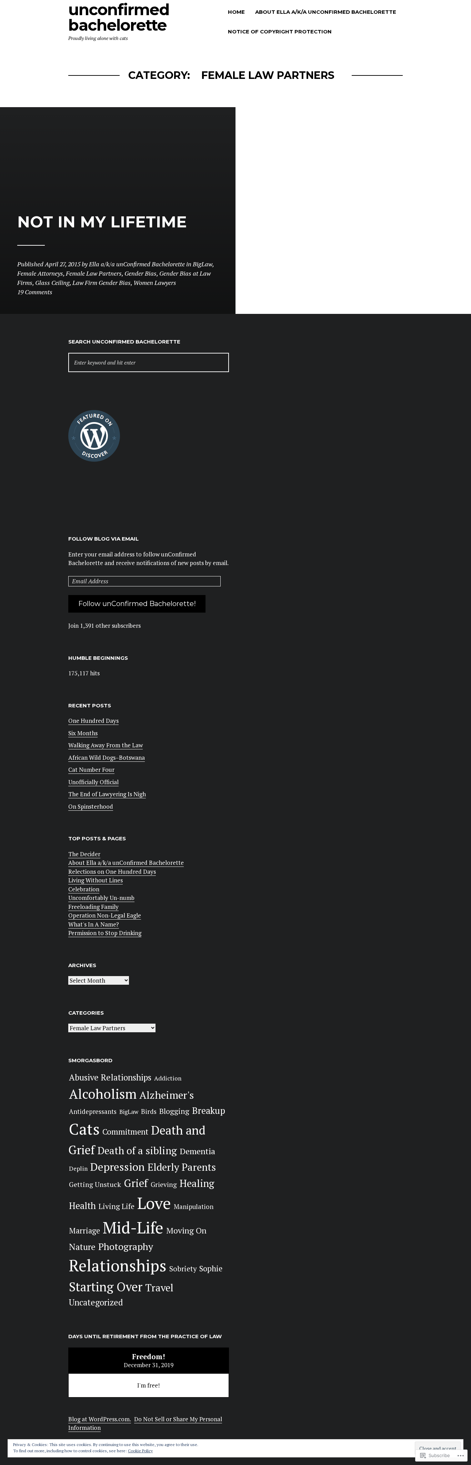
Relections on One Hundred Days (112, 871)
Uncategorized (96, 1302)
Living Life (116, 1206)
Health (82, 1205)
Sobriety (183, 1268)
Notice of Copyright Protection (280, 31)
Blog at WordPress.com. (99, 1419)
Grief (136, 1183)
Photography (125, 1246)
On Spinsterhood (90, 806)
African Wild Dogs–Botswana (106, 757)
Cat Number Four (91, 770)
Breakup (208, 1110)
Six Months (83, 733)
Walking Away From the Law (105, 745)
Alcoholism (103, 1094)
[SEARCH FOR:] (148, 362)
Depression (117, 1166)
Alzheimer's (166, 1095)
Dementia (197, 1151)
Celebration (83, 889)
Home (236, 12)
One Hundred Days (93, 721)
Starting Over (105, 1287)
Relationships (118, 1265)
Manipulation (193, 1206)
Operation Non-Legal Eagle (104, 915)
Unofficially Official (93, 782)
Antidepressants (93, 1111)
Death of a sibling (137, 1150)
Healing (197, 1183)
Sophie (210, 1268)
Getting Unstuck (95, 1184)
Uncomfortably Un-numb (101, 898)
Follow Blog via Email (103, 538)
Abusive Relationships (110, 1077)
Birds (149, 1111)
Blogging (174, 1111)
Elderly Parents (182, 1167)
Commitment (125, 1131)
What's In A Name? (93, 924)
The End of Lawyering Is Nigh (107, 794)
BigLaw (128, 1112)
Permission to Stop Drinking (104, 933)
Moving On (186, 1230)
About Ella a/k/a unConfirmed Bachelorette (325, 12)
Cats (84, 1128)
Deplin (78, 1168)
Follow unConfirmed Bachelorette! (137, 604)
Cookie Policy (140, 1450)
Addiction (167, 1078)
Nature (82, 1246)
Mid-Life (133, 1227)
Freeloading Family (93, 907)
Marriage (84, 1231)
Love (154, 1202)
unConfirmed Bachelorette (118, 17)
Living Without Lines (95, 880)
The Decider (84, 854)
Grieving (164, 1184)
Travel (159, 1287)
